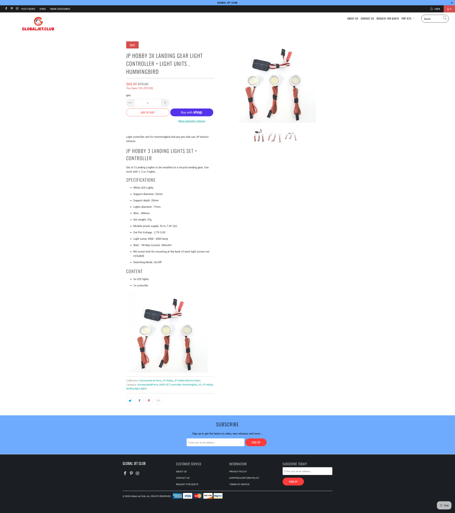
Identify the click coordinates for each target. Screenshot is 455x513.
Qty (128, 95)
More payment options (191, 121)
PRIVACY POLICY (238, 471)
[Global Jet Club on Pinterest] (11, 9)
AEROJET (164, 384)
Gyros (43, 8)
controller (176, 384)
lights (144, 388)
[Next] (326, 82)
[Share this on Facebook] (139, 401)
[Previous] (224, 82)
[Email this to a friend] (158, 401)
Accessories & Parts (150, 380)
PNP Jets (407, 18)
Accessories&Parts (147, 384)
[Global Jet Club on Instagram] (17, 9)
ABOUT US (352, 18)
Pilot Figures (28, 8)
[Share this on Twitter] (130, 401)
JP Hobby (167, 380)
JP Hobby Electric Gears (187, 380)
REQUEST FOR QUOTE (388, 18)
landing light (133, 388)
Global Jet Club (138, 496)
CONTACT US (367, 18)
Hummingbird (189, 384)
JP (199, 384)
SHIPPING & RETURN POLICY (244, 478)
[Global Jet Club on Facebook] (5, 9)
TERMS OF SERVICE (239, 484)
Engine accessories (60, 8)
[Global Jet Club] (38, 24)
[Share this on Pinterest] (149, 401)
